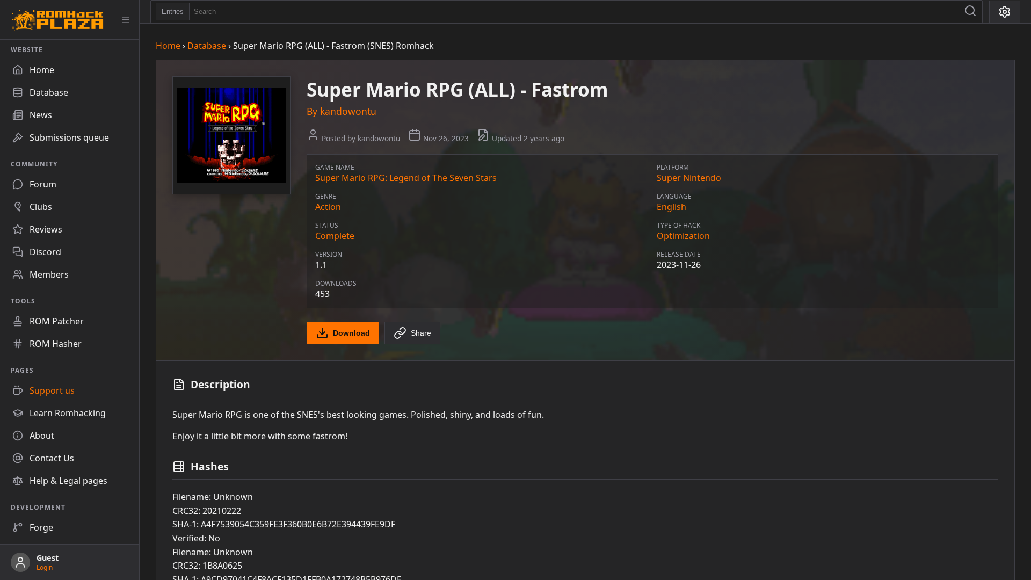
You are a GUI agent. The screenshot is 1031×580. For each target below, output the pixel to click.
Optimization (683, 236)
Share (421, 333)
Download (351, 333)
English (671, 207)
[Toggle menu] (126, 20)
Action (328, 207)
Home (168, 46)
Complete (334, 236)
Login (45, 567)
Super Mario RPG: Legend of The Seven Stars (406, 178)
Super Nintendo (689, 178)
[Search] (970, 11)
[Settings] (1004, 12)
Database (206, 46)
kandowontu (348, 111)
